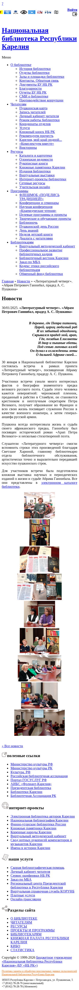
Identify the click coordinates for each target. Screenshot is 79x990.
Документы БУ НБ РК (35, 84)
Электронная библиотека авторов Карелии (43, 816)
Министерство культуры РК (31, 768)
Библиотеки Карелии (26, 792)
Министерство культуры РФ (32, 764)
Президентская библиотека (31, 788)
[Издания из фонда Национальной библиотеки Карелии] (39, 571)
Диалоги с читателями (36, 238)
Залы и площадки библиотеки (41, 76)
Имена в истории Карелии (30, 848)
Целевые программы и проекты (43, 214)
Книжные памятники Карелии (42, 167)
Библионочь (28, 222)
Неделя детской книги (36, 234)
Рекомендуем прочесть (36, 136)
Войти (72, 10)
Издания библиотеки (35, 171)
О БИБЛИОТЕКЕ (24, 918)
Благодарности (30, 88)
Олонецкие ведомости (36, 159)
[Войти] (75, 15)
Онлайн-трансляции (26, 899)
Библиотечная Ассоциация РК (33, 796)
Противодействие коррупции (41, 100)
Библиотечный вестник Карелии (43, 258)
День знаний (28, 230)
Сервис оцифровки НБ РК (30, 875)
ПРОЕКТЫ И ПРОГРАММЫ (33, 930)
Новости (23, 281)
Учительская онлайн (34, 187)
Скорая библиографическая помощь (37, 867)
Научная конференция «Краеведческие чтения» (37, 209)
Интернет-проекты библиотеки (42, 179)
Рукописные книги (33, 163)
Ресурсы (17, 151)
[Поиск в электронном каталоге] (7, 12)
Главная (8, 281)
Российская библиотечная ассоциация (39, 776)
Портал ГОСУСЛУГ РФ (29, 780)
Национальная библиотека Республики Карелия (39, 38)
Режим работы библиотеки (39, 120)
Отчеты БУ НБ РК (33, 92)
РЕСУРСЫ (19, 926)
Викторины (28, 147)
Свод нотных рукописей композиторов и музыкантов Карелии (41, 842)
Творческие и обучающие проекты (45, 218)
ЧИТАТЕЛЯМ (21, 922)
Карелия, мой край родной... (40, 140)
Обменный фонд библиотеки (41, 274)
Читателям (18, 104)
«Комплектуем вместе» (36, 143)
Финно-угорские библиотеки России (38, 824)
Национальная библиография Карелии (39, 820)
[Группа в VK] (31, 12)
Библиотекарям (22, 242)
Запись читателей (32, 112)
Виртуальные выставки (37, 175)
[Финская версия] (48, 12)
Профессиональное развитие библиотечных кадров (40, 252)
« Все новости (12, 746)
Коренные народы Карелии (31, 832)
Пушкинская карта (33, 108)
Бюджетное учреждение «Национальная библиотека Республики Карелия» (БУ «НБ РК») (37, 961)
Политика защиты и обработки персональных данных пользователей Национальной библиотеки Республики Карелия (39, 973)
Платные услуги (23, 895)
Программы (19, 191)
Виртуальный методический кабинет (47, 246)
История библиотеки (35, 69)
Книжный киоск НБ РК (37, 132)
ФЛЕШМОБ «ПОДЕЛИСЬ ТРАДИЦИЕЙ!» (39, 197)
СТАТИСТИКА (22, 950)
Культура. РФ (21, 772)
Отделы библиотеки (34, 73)
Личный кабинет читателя (39, 116)
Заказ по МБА (29, 262)
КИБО (15, 946)
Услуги (24, 128)
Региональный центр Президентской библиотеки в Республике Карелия (38, 885)
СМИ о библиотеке (33, 96)
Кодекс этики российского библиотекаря (39, 268)
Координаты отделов (35, 124)
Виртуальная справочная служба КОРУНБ (42, 891)
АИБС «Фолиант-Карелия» (31, 784)
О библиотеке (21, 65)
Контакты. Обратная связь (39, 80)
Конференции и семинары (39, 203)
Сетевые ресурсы (32, 183)
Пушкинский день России (39, 226)
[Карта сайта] (56, 12)
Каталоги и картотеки (35, 155)
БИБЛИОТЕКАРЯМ (26, 934)
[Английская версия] (39, 12)
